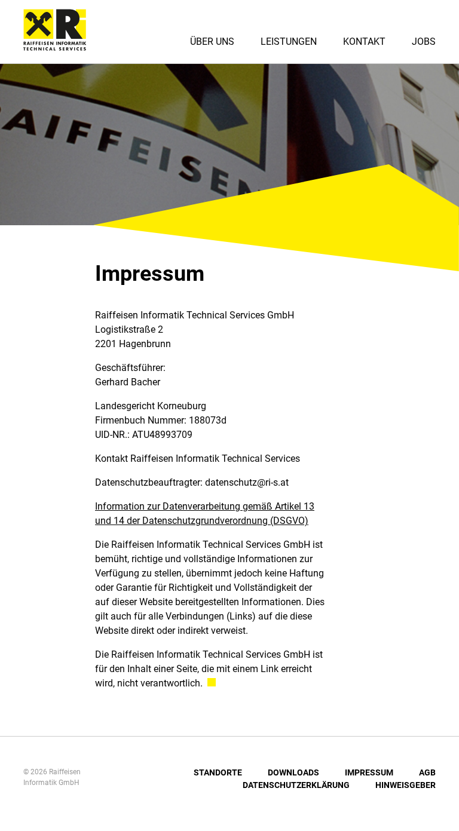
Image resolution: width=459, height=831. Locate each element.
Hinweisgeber (405, 785)
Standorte (218, 772)
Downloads (293, 772)
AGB (427, 772)
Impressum (369, 772)
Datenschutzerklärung (296, 785)
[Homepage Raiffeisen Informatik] (50, 46)
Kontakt (364, 41)
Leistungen (289, 41)
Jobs (424, 41)
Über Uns (212, 41)
